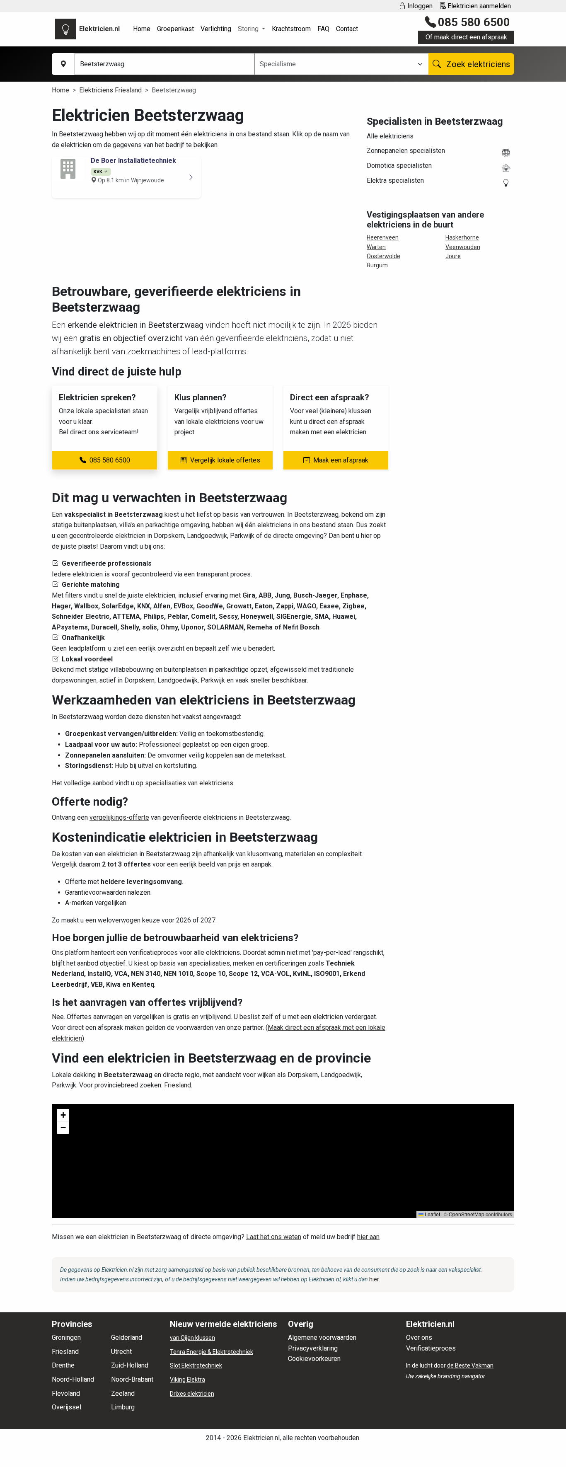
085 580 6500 (474, 22)
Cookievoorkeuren (314, 1359)
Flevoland (66, 1393)
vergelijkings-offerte (119, 817)
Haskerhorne (462, 237)
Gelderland (126, 1337)
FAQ (323, 29)
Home (141, 29)
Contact (347, 29)
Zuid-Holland (129, 1365)
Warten (376, 247)
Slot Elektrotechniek (196, 1365)
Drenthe (63, 1365)
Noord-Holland (73, 1379)
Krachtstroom (291, 29)
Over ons (419, 1337)
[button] (63, 1115)
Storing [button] (249, 29)
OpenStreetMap (466, 1214)
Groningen (66, 1337)
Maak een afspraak (340, 460)
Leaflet (431, 1214)
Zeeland (123, 1393)
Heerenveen (383, 237)
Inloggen (419, 6)
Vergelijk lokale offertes (225, 460)
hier (374, 1279)
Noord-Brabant (132, 1379)
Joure (453, 256)
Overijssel (66, 1407)
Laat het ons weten (273, 1237)
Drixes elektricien (192, 1393)
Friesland (177, 1085)
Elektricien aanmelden (478, 6)
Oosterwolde (383, 256)
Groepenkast (175, 29)
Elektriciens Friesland (110, 90)
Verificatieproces (431, 1348)
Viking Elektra (187, 1379)
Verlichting (216, 29)
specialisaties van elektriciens (189, 783)
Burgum (377, 265)
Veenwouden (462, 247)
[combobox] (337, 64)
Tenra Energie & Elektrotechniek (211, 1351)
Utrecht (121, 1352)
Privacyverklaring (313, 1348)
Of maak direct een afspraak (466, 37)
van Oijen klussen (192, 1337)
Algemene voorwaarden (322, 1337)
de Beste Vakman (470, 1365)
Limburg (123, 1407)
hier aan (368, 1237)
